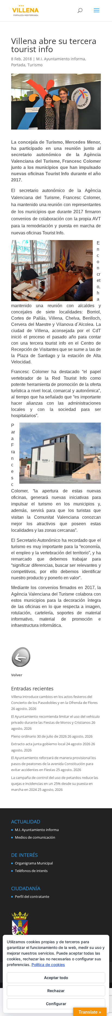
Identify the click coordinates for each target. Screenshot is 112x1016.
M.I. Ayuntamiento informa (60, 58)
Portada (18, 64)
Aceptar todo (56, 977)
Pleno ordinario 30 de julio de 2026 (39, 736)
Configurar (56, 1003)
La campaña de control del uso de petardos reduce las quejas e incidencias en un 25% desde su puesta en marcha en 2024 (54, 783)
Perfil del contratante (32, 896)
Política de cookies (48, 964)
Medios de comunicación (35, 837)
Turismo (34, 64)
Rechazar (56, 990)
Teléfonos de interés (31, 870)
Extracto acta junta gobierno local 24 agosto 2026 (50, 743)
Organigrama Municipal (34, 863)
